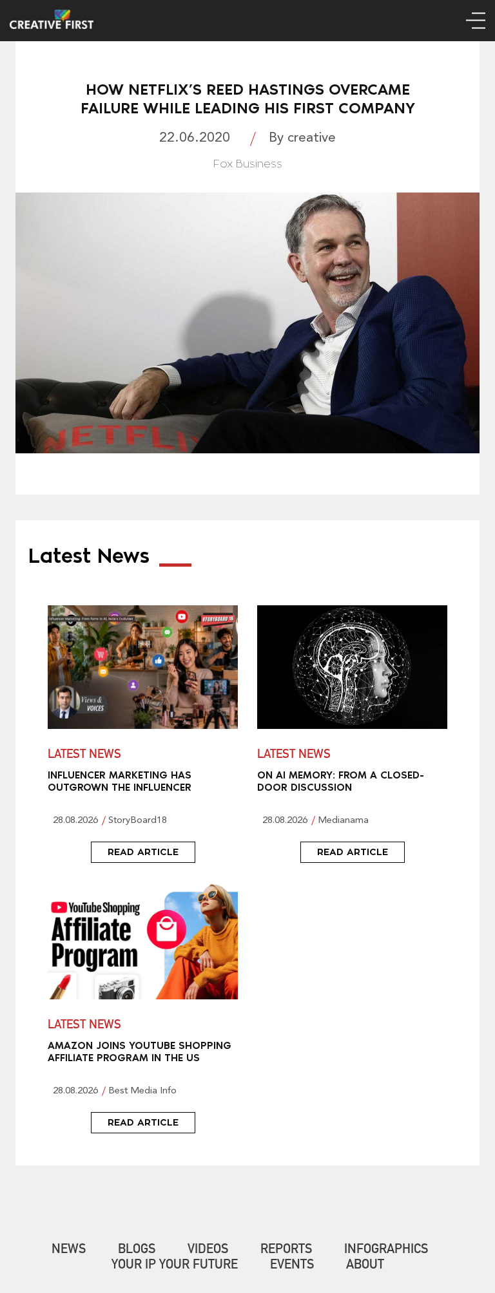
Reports (286, 1250)
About (365, 1266)
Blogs (136, 1250)
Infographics (386, 1250)
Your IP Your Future (175, 1266)
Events (292, 1266)
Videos (208, 1250)
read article (143, 851)
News (69, 1250)
